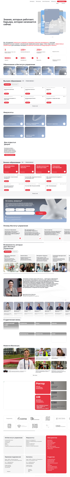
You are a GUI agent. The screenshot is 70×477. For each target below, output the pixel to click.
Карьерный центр (50, 461)
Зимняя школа (50, 448)
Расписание (49, 470)
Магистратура (50, 441)
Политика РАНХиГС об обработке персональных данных (13, 217)
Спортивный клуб (50, 460)
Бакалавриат (49, 440)
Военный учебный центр (52, 466)
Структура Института (9, 440)
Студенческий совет (51, 459)
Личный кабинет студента (52, 467)
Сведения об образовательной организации (13, 446)
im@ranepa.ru (9, 463)
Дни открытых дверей (51, 446)
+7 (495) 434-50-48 (31, 462)
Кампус (48, 464)
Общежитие (49, 465)
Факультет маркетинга (30, 443)
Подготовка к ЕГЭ (50, 443)
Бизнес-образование (51, 442)
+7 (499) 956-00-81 (10, 462)
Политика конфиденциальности (61, 475)
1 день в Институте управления (53, 447)
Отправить (41, 213)
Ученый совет (7, 441)
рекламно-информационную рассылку (16, 219)
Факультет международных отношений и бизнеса (34, 442)
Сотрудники (7, 442)
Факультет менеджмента (31, 440)
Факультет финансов (30, 444)
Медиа (6, 443)
